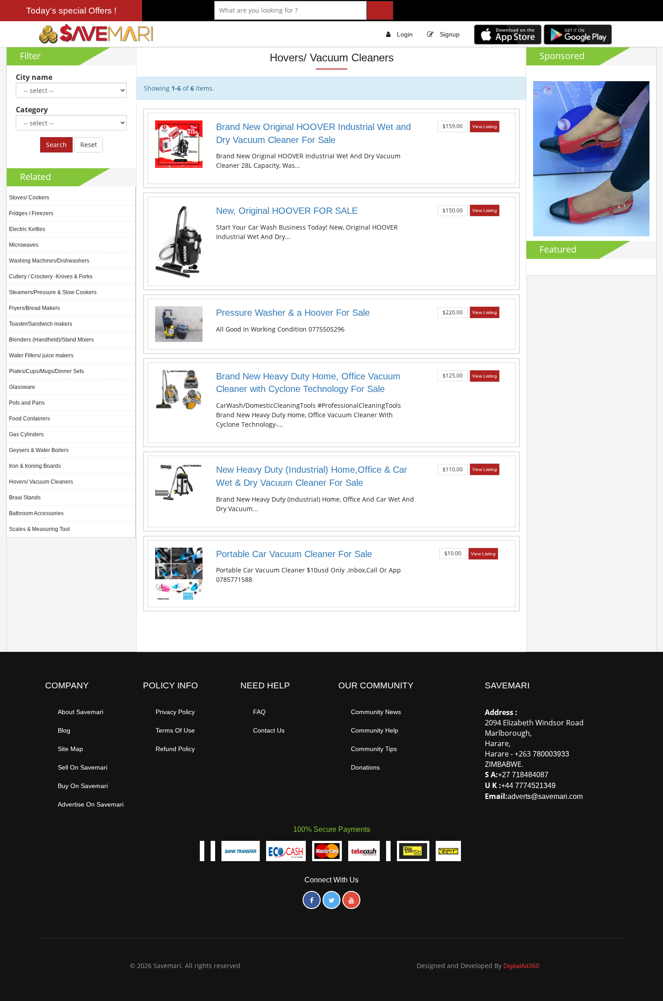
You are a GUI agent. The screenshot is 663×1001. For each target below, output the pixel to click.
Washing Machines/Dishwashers (49, 261)
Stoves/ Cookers (29, 197)
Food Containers (29, 418)
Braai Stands (25, 497)
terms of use (175, 730)
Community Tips (374, 748)
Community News (376, 711)
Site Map (70, 748)
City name (34, 77)
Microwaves (23, 245)
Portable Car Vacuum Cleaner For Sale (294, 554)
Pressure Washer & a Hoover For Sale (293, 313)
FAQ (259, 711)
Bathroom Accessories (36, 513)
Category (32, 110)
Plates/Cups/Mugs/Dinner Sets (46, 371)
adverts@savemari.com (545, 796)
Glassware (22, 387)
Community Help (374, 730)
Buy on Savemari (83, 785)
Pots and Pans (27, 403)
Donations (365, 767)
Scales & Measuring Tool (39, 529)
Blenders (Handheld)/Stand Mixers (51, 340)
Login (405, 34)
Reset (88, 144)
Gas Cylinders (26, 434)
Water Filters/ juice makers (41, 355)
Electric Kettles (27, 229)
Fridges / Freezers (31, 213)
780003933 (551, 754)
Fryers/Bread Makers (34, 308)
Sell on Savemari (82, 767)
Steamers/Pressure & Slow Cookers (53, 292)
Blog (64, 730)
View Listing (484, 126)
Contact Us (269, 730)
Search (56, 144)
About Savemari (80, 711)
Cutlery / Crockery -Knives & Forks (50, 276)
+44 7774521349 (528, 785)
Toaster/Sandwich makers (40, 324)
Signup (450, 34)
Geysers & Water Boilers (39, 450)
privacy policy (175, 711)
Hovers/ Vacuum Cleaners (41, 482)
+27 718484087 (523, 775)
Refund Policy (175, 748)
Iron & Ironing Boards (35, 466)
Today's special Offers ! (71, 10)
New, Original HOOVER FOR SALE (287, 211)
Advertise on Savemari (91, 804)
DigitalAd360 (521, 965)
